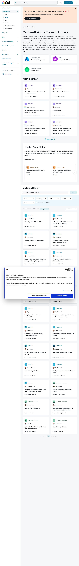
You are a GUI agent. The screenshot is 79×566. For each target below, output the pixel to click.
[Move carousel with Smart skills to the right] (74, 172)
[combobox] (35, 2)
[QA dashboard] (6, 3)
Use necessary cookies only (39, 295)
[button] (61, 2)
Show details (66, 291)
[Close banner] (76, 9)
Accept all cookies (62, 295)
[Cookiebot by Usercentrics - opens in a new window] (66, 269)
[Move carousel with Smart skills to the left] (25, 172)
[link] (11, 14)
